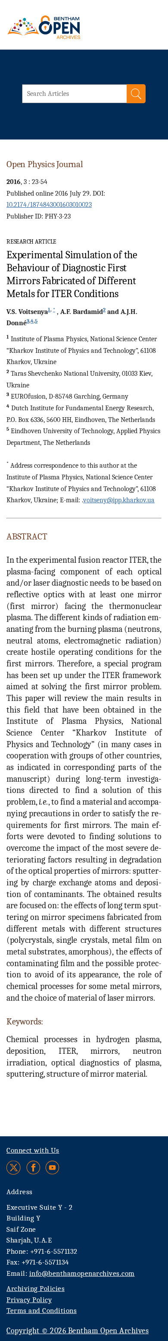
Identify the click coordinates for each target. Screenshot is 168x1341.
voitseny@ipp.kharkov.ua (119, 500)
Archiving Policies (35, 1288)
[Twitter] (14, 1167)
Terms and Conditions (41, 1310)
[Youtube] (52, 1167)
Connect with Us (32, 1150)
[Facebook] (33, 1167)
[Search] (136, 93)
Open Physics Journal (44, 164)
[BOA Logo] (66, 27)
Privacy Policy (29, 1300)
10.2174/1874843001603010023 (49, 205)
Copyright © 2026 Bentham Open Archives (77, 1330)
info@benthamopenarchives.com (82, 1273)
